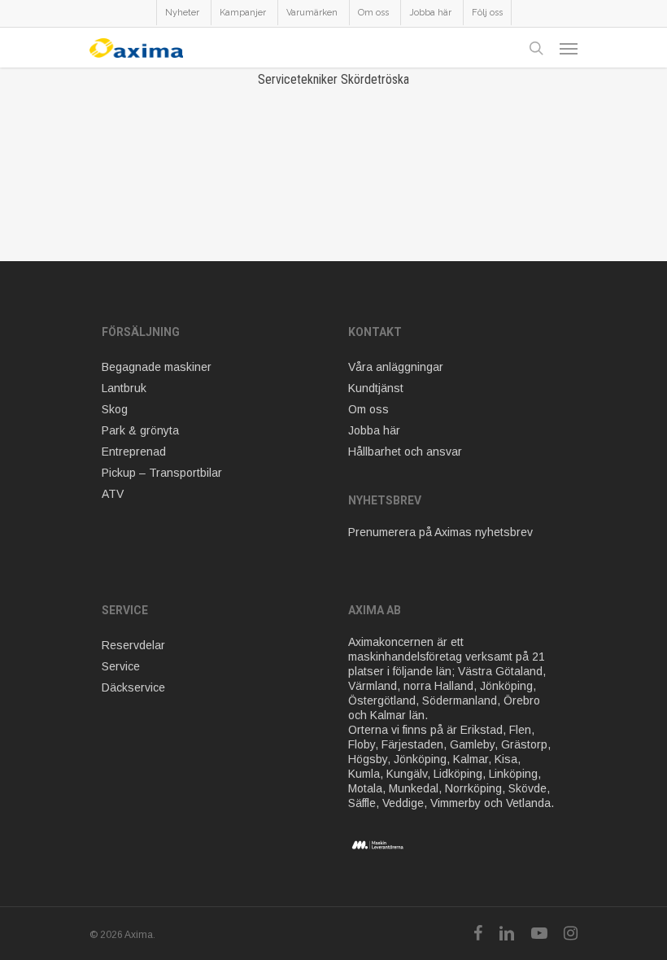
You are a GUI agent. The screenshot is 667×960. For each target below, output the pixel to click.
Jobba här (374, 430)
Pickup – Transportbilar (162, 472)
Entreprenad (134, 451)
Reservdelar (133, 645)
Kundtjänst (375, 388)
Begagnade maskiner (156, 366)
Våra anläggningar (395, 366)
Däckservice (133, 687)
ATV (113, 493)
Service (121, 666)
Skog (115, 409)
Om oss (368, 409)
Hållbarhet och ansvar (405, 451)
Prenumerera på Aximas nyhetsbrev (440, 532)
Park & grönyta (140, 430)
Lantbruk (124, 388)
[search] (536, 48)
